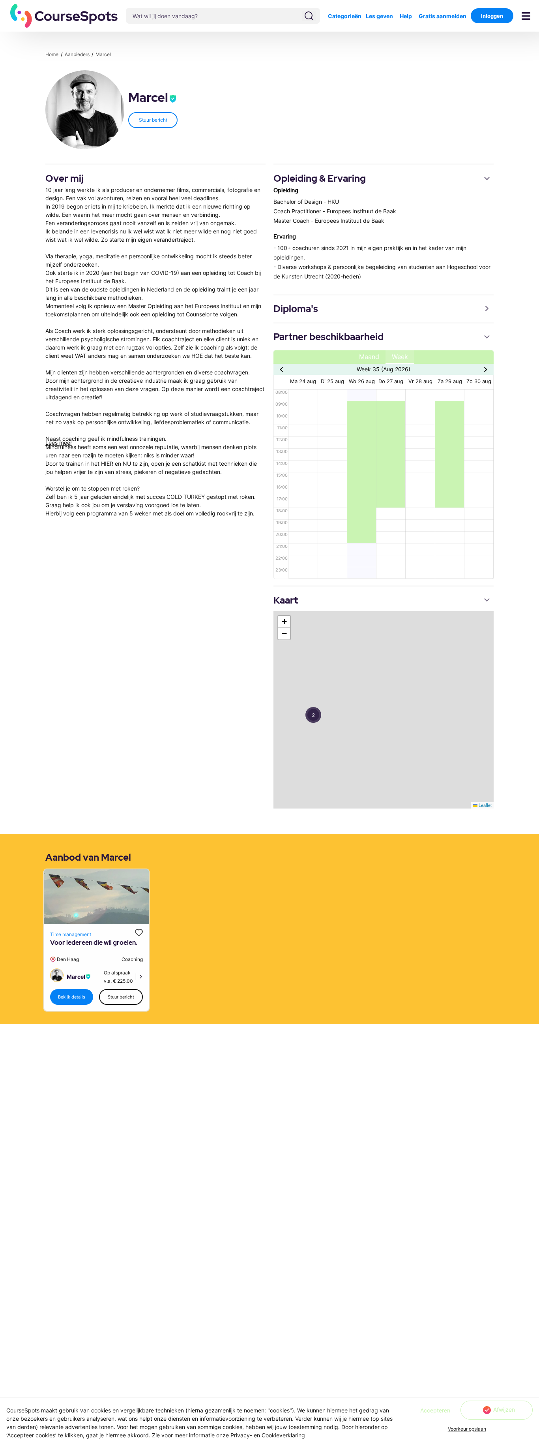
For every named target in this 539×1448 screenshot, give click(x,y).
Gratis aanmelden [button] (442, 16)
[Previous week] (282, 369)
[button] (64, 16)
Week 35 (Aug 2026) (383, 369)
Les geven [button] (379, 16)
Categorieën (344, 16)
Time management (70, 934)
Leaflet (484, 805)
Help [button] (406, 16)
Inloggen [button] (492, 16)
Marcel (103, 54)
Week (400, 357)
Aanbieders (78, 54)
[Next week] (484, 369)
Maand (369, 357)
